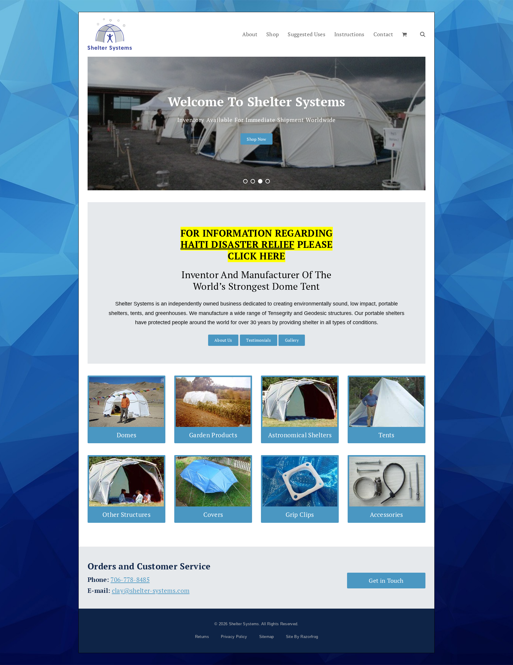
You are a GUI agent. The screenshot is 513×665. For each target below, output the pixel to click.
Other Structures (126, 514)
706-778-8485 (130, 579)
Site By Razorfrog (302, 636)
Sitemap (266, 636)
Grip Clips (300, 514)
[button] (404, 34)
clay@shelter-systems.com (151, 590)
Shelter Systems (244, 624)
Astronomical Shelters (300, 435)
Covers (213, 514)
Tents (387, 435)
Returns (202, 636)
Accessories (386, 514)
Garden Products (213, 435)
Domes (127, 435)
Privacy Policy (234, 636)
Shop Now (256, 139)
